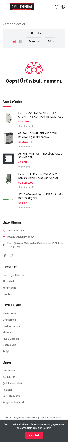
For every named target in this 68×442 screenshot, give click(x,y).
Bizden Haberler (12, 326)
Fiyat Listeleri (11, 338)
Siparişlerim (9, 281)
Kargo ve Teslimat (13, 402)
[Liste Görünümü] (20, 41)
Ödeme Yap (9, 345)
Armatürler (9, 370)
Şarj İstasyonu (11, 395)
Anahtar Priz (10, 377)
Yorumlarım (9, 287)
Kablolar (7, 389)
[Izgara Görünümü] (14, 41)
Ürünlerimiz (9, 319)
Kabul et (34, 435)
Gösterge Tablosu (13, 275)
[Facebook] (4, 255)
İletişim (7, 351)
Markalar (7, 332)
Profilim (7, 294)
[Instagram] (11, 255)
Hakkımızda (9, 313)
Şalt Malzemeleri (12, 383)
